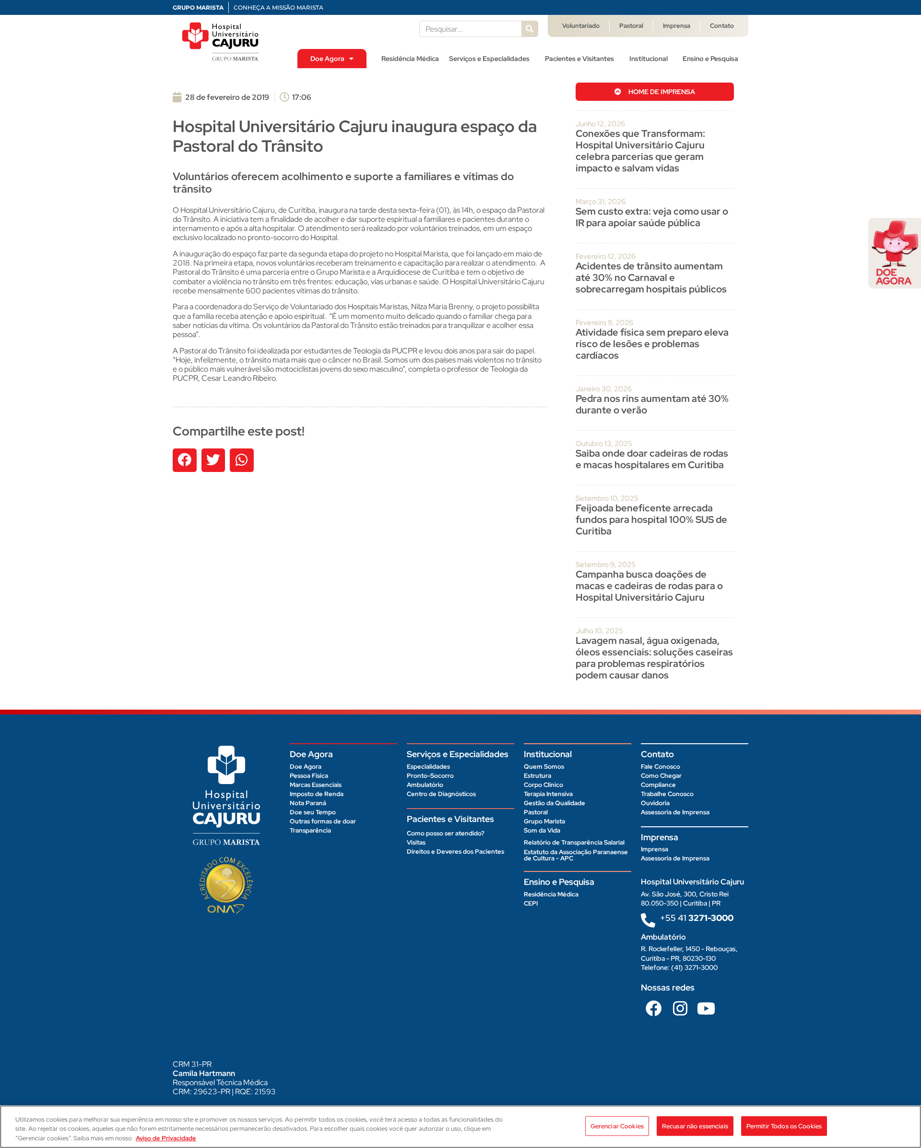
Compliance (658, 785)
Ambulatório (425, 785)
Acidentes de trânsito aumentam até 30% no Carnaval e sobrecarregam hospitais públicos (652, 277)
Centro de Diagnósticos (441, 794)
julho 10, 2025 (599, 631)
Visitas (416, 842)
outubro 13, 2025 (604, 443)
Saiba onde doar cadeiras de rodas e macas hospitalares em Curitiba (652, 459)
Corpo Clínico (543, 785)
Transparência (310, 830)
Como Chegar (661, 776)
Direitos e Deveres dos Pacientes (455, 851)
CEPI (531, 903)
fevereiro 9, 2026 (604, 322)
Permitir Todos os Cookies (784, 1126)
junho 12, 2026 (600, 124)
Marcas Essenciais (316, 785)
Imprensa (676, 26)
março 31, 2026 (601, 201)
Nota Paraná (308, 803)
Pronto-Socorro (430, 776)
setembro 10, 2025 (607, 498)
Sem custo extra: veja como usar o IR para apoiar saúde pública (652, 217)
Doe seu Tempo (313, 812)
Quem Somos (544, 766)
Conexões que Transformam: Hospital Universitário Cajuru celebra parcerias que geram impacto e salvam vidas (640, 150)
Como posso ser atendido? (445, 833)
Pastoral (631, 26)
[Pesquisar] (529, 28)
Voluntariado (581, 26)
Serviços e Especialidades (489, 58)
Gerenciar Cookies (617, 1126)
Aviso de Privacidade (166, 1138)
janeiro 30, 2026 (604, 389)
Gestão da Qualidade (554, 803)
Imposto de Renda (316, 794)
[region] (460, 1126)
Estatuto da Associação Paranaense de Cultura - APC (576, 855)
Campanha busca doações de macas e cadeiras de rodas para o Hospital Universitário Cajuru (649, 586)
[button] (185, 460)
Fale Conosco (660, 766)
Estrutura (537, 776)
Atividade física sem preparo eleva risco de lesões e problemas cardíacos (652, 344)
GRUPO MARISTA (198, 7)
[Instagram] (680, 1008)
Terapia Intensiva (548, 794)
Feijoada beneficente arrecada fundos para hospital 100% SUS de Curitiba (651, 519)
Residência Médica (410, 58)
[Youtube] (706, 1008)
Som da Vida (542, 830)
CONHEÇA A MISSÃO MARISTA (278, 7)
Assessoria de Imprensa (675, 812)
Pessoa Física (309, 776)
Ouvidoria (655, 803)
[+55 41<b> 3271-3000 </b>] (648, 920)
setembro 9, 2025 (606, 564)
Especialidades (428, 766)
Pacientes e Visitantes (579, 58)
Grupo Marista (544, 821)
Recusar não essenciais (695, 1126)
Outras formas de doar (323, 821)
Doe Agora (327, 58)
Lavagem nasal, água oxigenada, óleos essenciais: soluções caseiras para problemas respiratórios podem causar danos (654, 657)
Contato (722, 26)
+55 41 (696, 917)
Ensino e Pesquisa (710, 58)
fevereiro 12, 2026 (606, 256)
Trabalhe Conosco (667, 794)
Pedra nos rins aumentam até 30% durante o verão (652, 404)
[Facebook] (654, 1008)
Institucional (648, 58)
